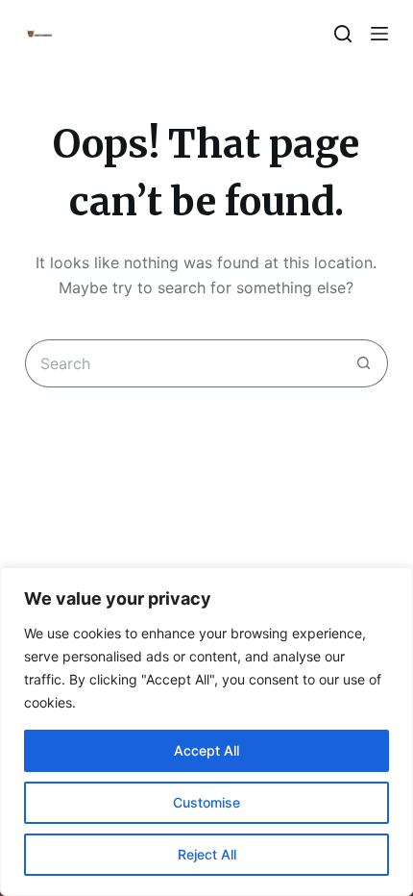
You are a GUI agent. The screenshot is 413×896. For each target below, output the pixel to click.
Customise (206, 802)
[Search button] (364, 363)
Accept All (206, 750)
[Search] (343, 33)
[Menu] (379, 33)
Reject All (207, 854)
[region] (206, 731)
